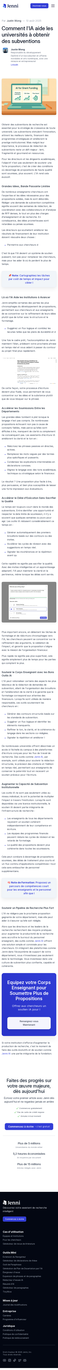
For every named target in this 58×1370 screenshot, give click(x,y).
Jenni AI (38, 756)
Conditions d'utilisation (13, 1330)
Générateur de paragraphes (16, 1288)
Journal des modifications (15, 1305)
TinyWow (7, 1291)
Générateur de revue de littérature (19, 1244)
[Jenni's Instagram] (4, 1360)
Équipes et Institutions (13, 1236)
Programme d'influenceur (14, 1319)
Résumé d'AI (8, 1284)
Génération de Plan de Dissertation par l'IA (23, 1268)
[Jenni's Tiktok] (14, 1360)
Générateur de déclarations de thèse (20, 1260)
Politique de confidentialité (15, 1334)
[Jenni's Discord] (24, 1360)
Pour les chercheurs (12, 1240)
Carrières (7, 1315)
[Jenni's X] (19, 1360)
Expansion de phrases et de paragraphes (22, 1276)
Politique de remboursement (16, 1338)
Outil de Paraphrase (12, 1264)
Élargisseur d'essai (11, 1272)
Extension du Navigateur (14, 1257)
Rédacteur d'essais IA (13, 1280)
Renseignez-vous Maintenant (29, 1023)
